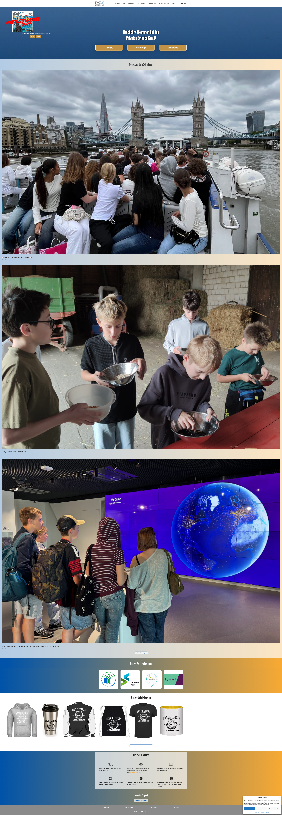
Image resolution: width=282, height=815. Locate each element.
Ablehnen (261, 808)
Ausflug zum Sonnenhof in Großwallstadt (14, 452)
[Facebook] (182, 3)
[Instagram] (185, 3)
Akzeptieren (249, 808)
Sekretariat (106, 807)
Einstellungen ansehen (274, 808)
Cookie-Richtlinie (257, 812)
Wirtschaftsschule (120, 3)
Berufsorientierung (164, 3)
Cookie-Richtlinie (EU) (130, 807)
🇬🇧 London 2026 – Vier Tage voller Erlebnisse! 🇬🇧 (17, 257)
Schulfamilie (152, 3)
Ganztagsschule (142, 3)
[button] (279, 797)
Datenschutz (263, 812)
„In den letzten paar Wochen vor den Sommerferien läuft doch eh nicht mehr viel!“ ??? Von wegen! (30, 646)
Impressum (267, 812)
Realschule (131, 3)
